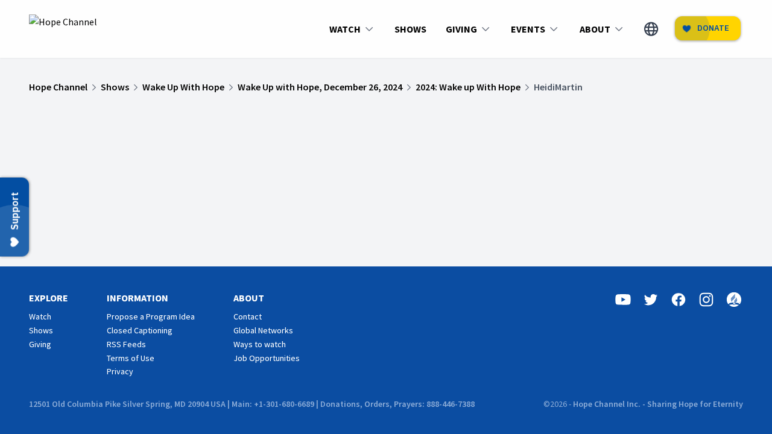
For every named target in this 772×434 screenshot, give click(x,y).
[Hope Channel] (63, 28)
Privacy (120, 371)
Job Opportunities (266, 358)
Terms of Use (130, 358)
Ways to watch (259, 344)
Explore (48, 298)
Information (137, 298)
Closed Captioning (139, 330)
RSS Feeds (126, 344)
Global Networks (263, 330)
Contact (247, 316)
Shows (41, 330)
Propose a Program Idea (151, 316)
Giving (40, 344)
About (248, 298)
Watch (40, 316)
